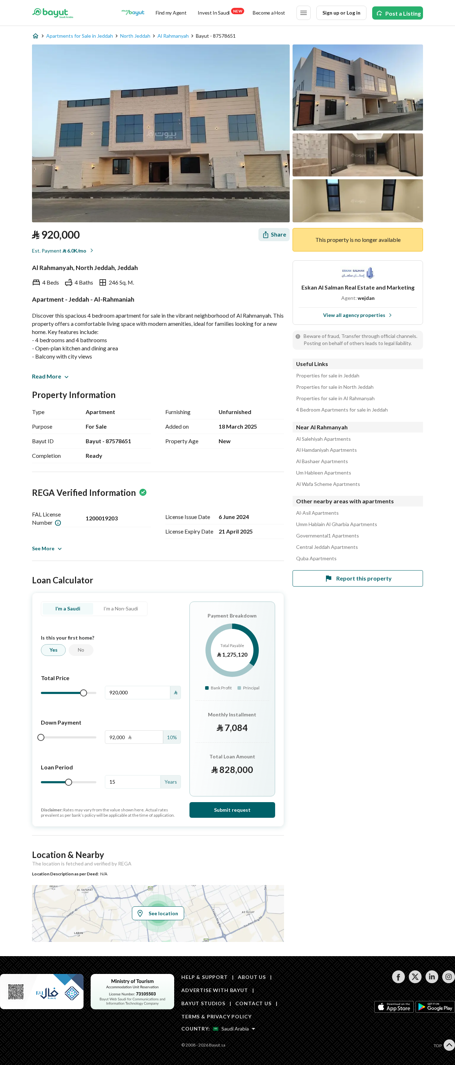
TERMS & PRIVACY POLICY (216, 1016)
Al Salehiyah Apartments (323, 439)
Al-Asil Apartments (317, 513)
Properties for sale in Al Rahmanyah (335, 398)
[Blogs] (133, 13)
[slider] (83, 692)
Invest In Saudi (220, 12)
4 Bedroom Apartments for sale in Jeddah (342, 410)
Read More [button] (46, 376)
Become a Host (269, 13)
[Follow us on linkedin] (431, 981)
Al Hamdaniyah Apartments (326, 450)
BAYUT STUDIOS (203, 1003)
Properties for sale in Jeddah (327, 375)
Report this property (364, 578)
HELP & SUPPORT (204, 977)
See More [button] (43, 548)
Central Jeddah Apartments (327, 547)
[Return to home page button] (53, 12)
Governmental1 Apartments (327, 536)
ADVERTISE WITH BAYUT (214, 990)
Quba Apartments (316, 558)
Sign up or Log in (341, 13)
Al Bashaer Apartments (322, 461)
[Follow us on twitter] (415, 981)
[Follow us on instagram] (448, 981)
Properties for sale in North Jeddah (335, 387)
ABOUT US (252, 977)
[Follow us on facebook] (398, 981)
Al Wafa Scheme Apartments (328, 484)
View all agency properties (354, 315)
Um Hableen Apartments (323, 473)
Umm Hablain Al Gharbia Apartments (336, 524)
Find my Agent (171, 13)
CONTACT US (253, 1003)
